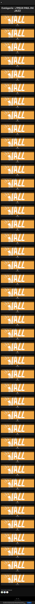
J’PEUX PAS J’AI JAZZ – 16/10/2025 (6, 519)
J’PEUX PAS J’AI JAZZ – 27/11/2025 (6, 437)
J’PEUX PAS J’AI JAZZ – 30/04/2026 (6, 137)
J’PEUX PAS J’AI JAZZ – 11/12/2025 (6, 410)
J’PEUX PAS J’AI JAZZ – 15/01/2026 (6, 342)
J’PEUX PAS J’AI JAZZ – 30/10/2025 (6, 492)
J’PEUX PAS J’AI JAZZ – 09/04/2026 (6, 178)
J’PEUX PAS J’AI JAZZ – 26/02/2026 (6, 260)
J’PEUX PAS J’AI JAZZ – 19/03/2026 (6, 219)
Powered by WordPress (17, 600)
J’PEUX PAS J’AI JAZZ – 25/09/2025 (6, 560)
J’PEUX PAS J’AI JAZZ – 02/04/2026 (6, 192)
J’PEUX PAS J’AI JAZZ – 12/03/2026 (6, 233)
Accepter (29, 602)
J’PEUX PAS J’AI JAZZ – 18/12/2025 (6, 396)
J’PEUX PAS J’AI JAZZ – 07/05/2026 (6, 124)
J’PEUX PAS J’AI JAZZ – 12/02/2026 (6, 287)
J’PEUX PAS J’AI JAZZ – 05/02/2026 (6, 301)
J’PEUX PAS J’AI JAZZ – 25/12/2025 (6, 383)
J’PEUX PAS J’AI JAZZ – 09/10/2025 (6, 533)
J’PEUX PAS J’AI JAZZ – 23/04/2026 (6, 151)
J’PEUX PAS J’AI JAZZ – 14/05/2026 (6, 110)
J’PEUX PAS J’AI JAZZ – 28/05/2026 (6, 83)
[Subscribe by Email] (5, 592)
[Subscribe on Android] (2, 592)
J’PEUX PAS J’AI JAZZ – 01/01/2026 (6, 369)
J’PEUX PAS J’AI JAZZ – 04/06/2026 (6, 69)
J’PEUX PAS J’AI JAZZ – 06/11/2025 (6, 478)
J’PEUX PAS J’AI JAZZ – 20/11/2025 (6, 451)
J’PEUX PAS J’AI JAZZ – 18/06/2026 (6, 42)
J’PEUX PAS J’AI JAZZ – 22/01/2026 (6, 328)
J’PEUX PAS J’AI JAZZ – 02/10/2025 (6, 546)
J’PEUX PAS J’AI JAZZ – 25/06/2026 (6, 28)
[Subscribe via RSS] (7, 592)
